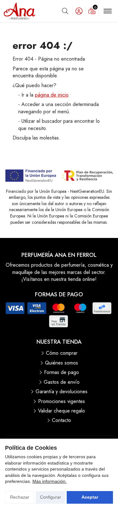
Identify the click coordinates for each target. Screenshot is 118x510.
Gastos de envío (62, 382)
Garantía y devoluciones (61, 391)
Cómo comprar (61, 353)
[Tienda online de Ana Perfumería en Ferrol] (19, 11)
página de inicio (51, 94)
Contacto (61, 420)
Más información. (49, 481)
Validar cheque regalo (61, 410)
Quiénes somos (61, 362)
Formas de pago (61, 372)
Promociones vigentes (61, 401)
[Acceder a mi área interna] (79, 11)
